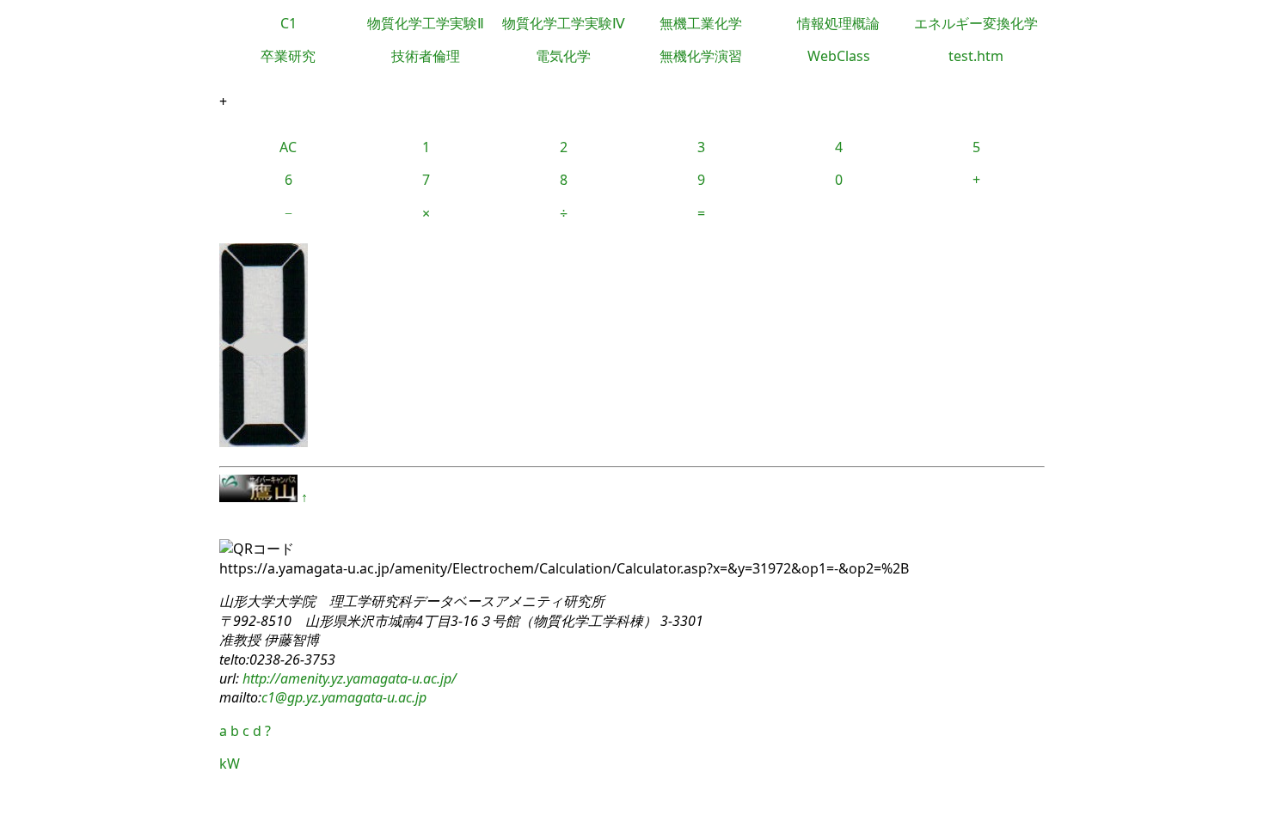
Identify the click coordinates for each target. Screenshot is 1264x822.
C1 (288, 23)
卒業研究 (288, 55)
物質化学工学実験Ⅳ (563, 23)
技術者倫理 (425, 55)
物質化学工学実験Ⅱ (425, 23)
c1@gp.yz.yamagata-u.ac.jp (343, 697)
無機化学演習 (701, 55)
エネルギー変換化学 (976, 23)
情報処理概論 (838, 23)
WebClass (838, 55)
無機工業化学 (701, 23)
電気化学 (563, 55)
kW (229, 763)
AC (288, 147)
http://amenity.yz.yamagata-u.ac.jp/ (348, 678)
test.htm (975, 55)
